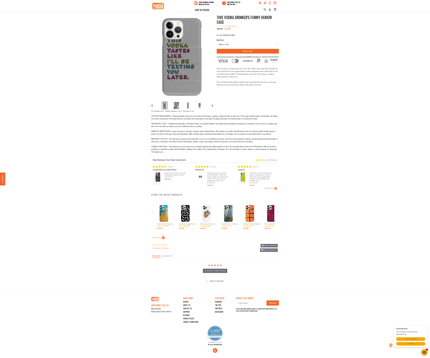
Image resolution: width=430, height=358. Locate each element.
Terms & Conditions (190, 322)
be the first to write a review (215, 271)
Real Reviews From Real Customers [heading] (169, 160)
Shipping (186, 311)
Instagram (219, 311)
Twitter (218, 305)
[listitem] (169, 176)
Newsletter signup (244, 298)
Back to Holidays (217, 281)
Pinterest (218, 308)
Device (220, 40)
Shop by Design (203, 10)
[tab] (156, 256)
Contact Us (187, 308)
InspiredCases (217, 344)
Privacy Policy (188, 318)
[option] (165, 105)
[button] (152, 212)
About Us (186, 305)
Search (185, 301)
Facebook (218, 301)
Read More (211, 183)
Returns (186, 315)
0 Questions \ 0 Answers (161, 248)
